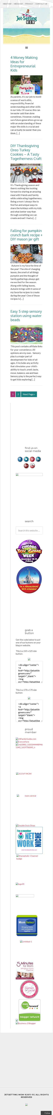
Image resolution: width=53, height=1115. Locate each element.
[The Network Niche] (29, 853)
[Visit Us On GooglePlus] (26, 468)
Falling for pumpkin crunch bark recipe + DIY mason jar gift (26, 234)
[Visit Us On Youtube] (32, 468)
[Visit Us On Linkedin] (38, 461)
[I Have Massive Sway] (17, 1020)
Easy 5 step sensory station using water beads (26, 315)
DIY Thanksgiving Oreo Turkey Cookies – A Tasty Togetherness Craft (26, 152)
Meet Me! (7, 4)
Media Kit (18, 4)
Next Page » (29, 394)
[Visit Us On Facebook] (20, 461)
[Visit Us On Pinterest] (32, 461)
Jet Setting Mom (26, 16)
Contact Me (41, 4)
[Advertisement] (34, 421)
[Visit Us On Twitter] (26, 461)
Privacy (29, 4)
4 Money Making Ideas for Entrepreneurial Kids (24, 63)
